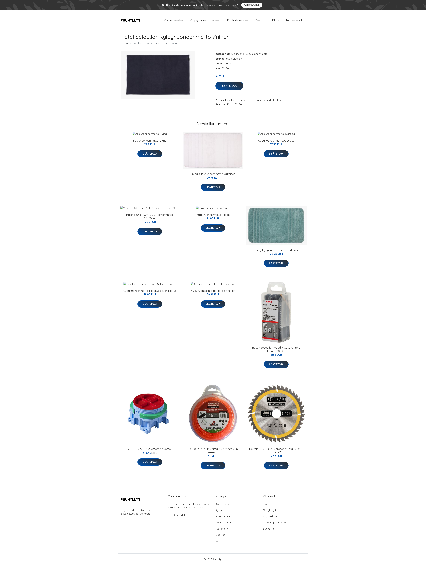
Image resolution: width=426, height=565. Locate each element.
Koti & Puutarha (224, 504)
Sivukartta (269, 528)
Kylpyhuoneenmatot (256, 53)
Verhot (260, 20)
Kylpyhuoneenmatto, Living (149, 140)
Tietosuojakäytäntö (274, 522)
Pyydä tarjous (252, 5)
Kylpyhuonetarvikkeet (205, 20)
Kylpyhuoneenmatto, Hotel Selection (213, 290)
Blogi (275, 20)
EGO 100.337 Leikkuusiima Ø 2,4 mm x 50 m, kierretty (213, 450)
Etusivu (125, 43)
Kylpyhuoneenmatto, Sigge (213, 214)
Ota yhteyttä (270, 510)
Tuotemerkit (294, 20)
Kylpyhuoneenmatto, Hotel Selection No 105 (150, 290)
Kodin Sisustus (173, 20)
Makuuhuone (222, 516)
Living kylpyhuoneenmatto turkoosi (276, 250)
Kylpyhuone (237, 53)
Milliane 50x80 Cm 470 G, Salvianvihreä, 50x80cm (149, 216)
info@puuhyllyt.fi (177, 515)
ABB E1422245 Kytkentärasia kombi (149, 449)
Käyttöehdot (270, 516)
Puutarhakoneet (238, 20)
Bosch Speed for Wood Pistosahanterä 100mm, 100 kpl (276, 349)
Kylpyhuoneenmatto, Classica (276, 140)
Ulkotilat (220, 534)
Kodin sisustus (223, 522)
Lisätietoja (229, 85)
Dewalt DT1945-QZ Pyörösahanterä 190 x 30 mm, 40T (276, 450)
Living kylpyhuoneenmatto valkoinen (213, 174)
